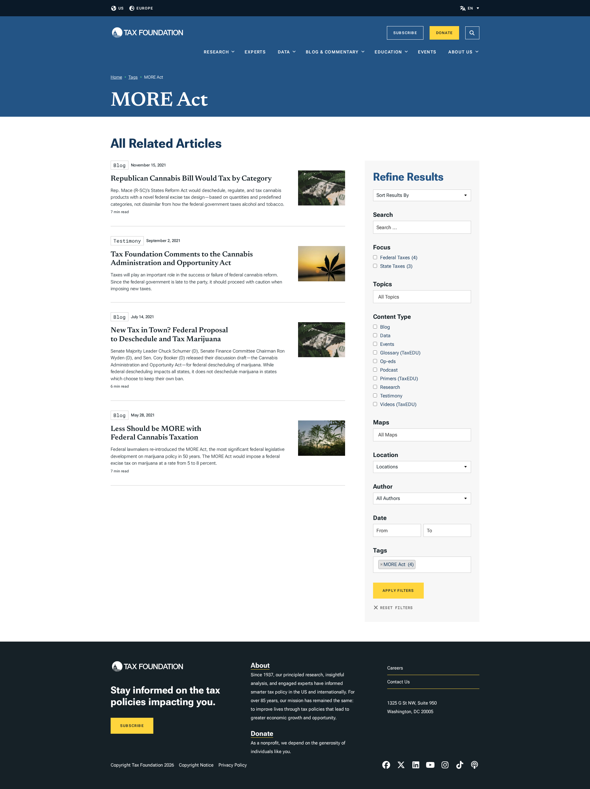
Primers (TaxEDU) (399, 378)
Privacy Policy (232, 765)
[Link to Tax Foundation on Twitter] (401, 765)
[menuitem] (473, 8)
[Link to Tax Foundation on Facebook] (386, 765)
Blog (385, 327)
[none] (473, 8)
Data (284, 51)
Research (216, 51)
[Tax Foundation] (147, 33)
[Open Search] (472, 32)
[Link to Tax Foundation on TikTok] (460, 765)
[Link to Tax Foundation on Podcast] (474, 765)
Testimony (391, 396)
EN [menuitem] (470, 8)
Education (388, 51)
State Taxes (396, 266)
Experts (257, 51)
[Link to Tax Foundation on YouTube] (430, 765)
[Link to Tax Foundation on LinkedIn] (416, 765)
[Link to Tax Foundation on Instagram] (445, 765)
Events (428, 51)
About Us (460, 51)
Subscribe (405, 33)
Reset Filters (396, 607)
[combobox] (422, 296)
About (260, 665)
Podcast (389, 370)
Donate (444, 33)
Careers (395, 668)
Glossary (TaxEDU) (400, 353)
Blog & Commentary (332, 51)
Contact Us (398, 682)
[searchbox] (422, 297)
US (121, 8)
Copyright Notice (196, 765)
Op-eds (388, 361)
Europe (144, 8)
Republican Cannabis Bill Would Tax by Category (191, 178)
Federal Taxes (398, 257)
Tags (133, 77)
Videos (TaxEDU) (398, 404)
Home (116, 77)
